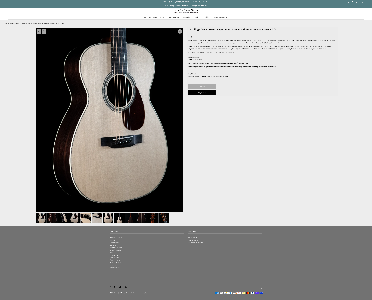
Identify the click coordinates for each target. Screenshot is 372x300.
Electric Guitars (174, 17)
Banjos (197, 17)
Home (5, 23)
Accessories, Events (220, 17)
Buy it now (202, 93)
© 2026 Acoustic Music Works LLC (120, 293)
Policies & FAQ (193, 240)
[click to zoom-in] (109, 120)
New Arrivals (147, 17)
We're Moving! (115, 267)
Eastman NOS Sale (116, 247)
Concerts (113, 245)
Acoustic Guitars (159, 17)
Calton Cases (114, 243)
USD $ (260, 288)
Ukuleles (207, 17)
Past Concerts (115, 260)
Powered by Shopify (140, 293)
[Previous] (39, 31)
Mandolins (187, 17)
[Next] (44, 31)
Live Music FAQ (193, 238)
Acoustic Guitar (14, 23)
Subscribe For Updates (195, 243)
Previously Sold (115, 262)
